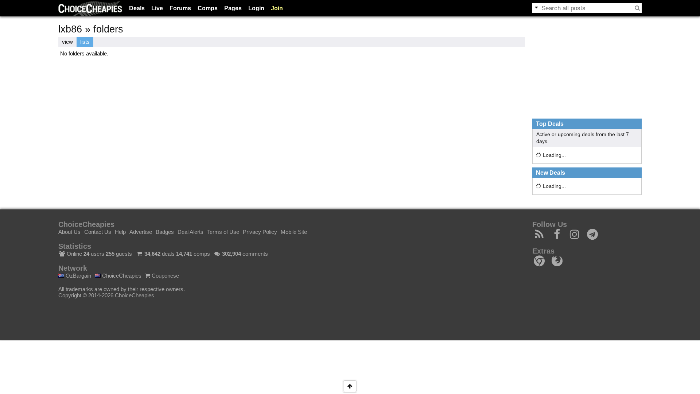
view (67, 42)
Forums (180, 8)
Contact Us (97, 232)
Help (120, 232)
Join (277, 8)
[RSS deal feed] (539, 236)
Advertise (140, 232)
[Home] (90, 8)
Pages (233, 8)
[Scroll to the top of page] (350, 386)
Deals (137, 8)
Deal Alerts (190, 232)
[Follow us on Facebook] (557, 236)
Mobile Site (294, 232)
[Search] (637, 8)
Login (256, 8)
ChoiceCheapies (121, 276)
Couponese (164, 276)
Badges (165, 232)
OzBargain (77, 276)
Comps (208, 8)
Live (157, 8)
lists (85, 42)
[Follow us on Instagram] (575, 236)
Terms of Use (223, 232)
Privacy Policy (260, 232)
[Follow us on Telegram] (593, 236)
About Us (69, 232)
